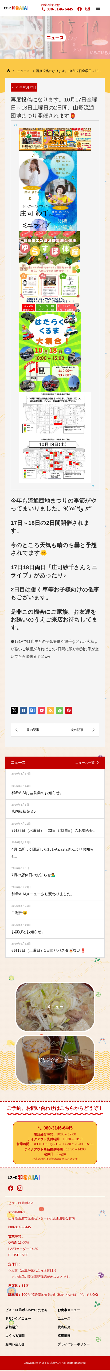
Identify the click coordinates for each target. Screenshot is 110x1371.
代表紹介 (64, 1327)
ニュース (64, 1318)
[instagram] (87, 9)
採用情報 (64, 1336)
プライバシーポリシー (74, 1344)
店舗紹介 (11, 1327)
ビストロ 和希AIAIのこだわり (26, 1310)
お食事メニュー (69, 1310)
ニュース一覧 (85, 763)
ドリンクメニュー (18, 1318)
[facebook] (79, 9)
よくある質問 (15, 1336)
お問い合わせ (15, 1344)
